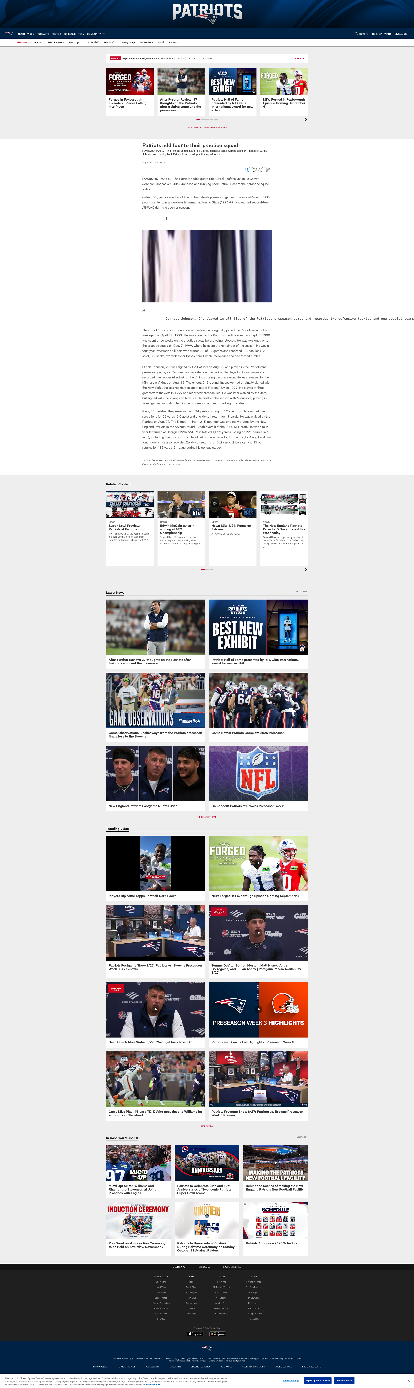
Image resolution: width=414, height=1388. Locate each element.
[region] (207, 1381)
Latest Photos (161, 1298)
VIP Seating (221, 1298)
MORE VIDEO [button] (207, 1126)
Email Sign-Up (253, 1292)
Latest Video (161, 1287)
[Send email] (260, 170)
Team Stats (191, 1298)
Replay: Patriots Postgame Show (139, 58)
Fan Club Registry (253, 1287)
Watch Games (221, 1313)
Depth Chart (191, 1287)
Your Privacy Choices (253, 1367)
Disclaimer (175, 1367)
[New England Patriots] (207, 1349)
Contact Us (254, 1319)
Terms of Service (126, 1367)
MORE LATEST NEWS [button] (207, 817)
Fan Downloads (253, 1298)
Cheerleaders (161, 1313)
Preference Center (312, 1367)
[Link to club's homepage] (9, 33)
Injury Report (191, 1292)
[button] (198, 119)
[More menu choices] (105, 33)
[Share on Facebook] (247, 170)
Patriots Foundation (161, 1303)
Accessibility (152, 1367)
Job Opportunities (254, 1313)
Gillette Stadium (221, 1308)
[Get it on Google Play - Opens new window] (217, 1335)
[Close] (408, 1380)
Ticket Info (221, 1282)
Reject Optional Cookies (318, 1380)
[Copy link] (267, 169)
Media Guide (253, 1308)
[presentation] (306, 120)
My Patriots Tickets (221, 1287)
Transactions (191, 1303)
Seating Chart (221, 1303)
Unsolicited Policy (200, 1367)
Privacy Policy (99, 1367)
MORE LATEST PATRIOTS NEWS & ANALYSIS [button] (207, 127)
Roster (191, 1282)
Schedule (191, 1308)
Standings (191, 1313)
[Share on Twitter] (254, 170)
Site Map (161, 1319)
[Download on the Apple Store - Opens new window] (195, 1334)
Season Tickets (221, 1292)
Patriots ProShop (253, 1282)
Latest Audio (161, 1292)
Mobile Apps (253, 1303)
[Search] (356, 33)
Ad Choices (226, 1367)
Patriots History (161, 1308)
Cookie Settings (283, 1367)
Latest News (161, 1282)
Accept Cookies (344, 1380)
